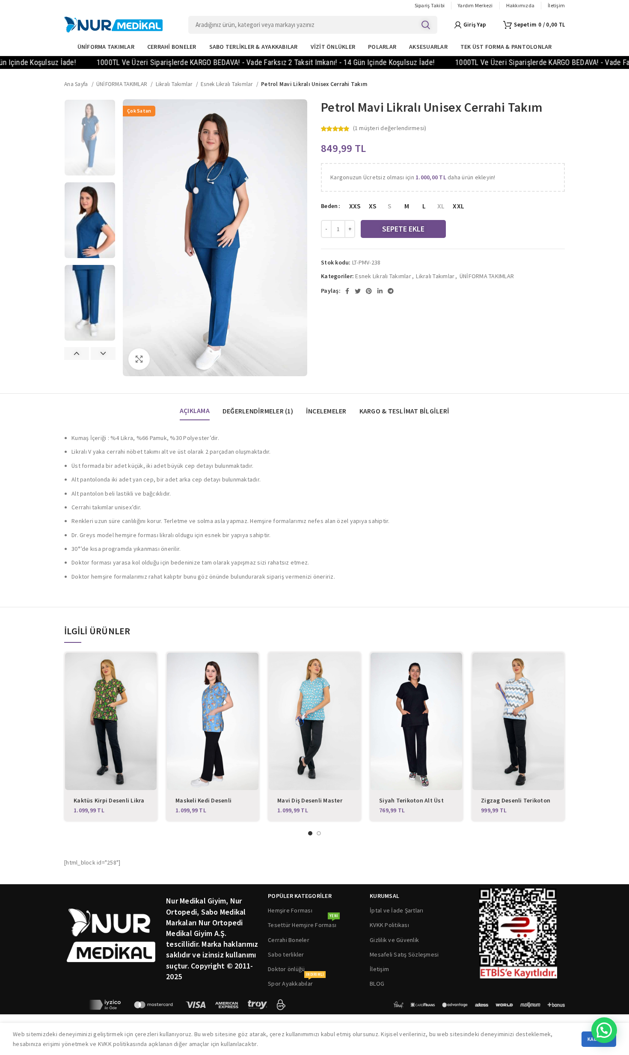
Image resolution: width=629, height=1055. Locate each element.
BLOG (377, 983)
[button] (604, 1030)
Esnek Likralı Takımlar (227, 84)
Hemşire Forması (290, 910)
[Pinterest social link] (368, 291)
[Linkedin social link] (380, 291)
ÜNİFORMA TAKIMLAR (122, 84)
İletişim (379, 969)
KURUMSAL (384, 896)
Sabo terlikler (286, 954)
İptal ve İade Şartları (397, 910)
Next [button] (103, 353)
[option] (90, 137)
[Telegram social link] (390, 291)
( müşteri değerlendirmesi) (390, 128)
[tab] (195, 406)
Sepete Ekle (403, 229)
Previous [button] (76, 353)
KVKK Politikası (389, 925)
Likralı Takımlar (175, 84)
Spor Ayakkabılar (296, 981)
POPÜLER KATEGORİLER (300, 896)
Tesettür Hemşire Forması (303, 923)
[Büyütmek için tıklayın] (139, 359)
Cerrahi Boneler (288, 940)
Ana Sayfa (76, 84)
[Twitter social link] (357, 291)
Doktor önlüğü (286, 969)
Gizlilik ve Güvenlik (394, 940)
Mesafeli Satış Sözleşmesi (404, 954)
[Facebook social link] (347, 291)
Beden (329, 206)
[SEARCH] (425, 25)
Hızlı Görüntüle (150, 666)
